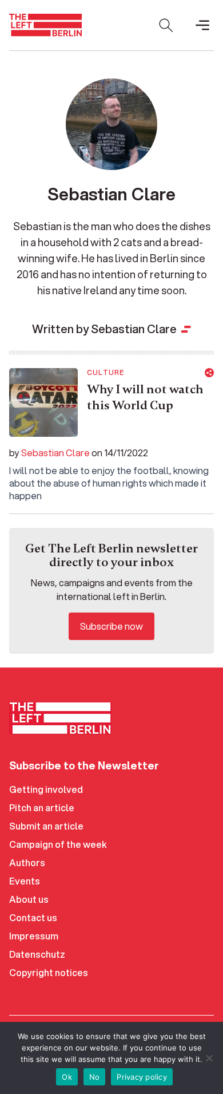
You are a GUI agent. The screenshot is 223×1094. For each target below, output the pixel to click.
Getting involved (46, 789)
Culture (105, 372)
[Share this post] (209, 372)
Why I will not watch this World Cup (145, 397)
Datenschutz (37, 954)
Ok (67, 1076)
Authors (27, 862)
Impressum (33, 935)
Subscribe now (111, 626)
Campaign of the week (58, 844)
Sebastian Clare (55, 452)
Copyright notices (48, 972)
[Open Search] (166, 25)
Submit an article (46, 825)
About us (29, 899)
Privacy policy (142, 1076)
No (94, 1076)
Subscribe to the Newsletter (84, 765)
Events (24, 880)
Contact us (33, 917)
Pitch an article (41, 807)
